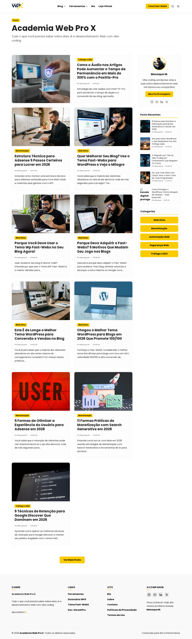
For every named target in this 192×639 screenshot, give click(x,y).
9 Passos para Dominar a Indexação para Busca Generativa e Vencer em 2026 (164, 125)
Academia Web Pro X (32, 633)
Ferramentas (77, 6)
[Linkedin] (161, 102)
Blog (60, 6)
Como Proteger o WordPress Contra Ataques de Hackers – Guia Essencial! (165, 193)
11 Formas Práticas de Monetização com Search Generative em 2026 (99, 424)
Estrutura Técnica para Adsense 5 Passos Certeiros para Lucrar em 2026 (38, 160)
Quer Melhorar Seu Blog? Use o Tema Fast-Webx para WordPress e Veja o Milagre (103, 160)
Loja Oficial (105, 6)
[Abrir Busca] (172, 6)
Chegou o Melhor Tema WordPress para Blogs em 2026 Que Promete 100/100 (99, 334)
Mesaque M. (154, 609)
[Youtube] (156, 102)
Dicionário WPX (77, 599)
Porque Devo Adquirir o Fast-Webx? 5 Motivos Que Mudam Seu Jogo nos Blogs (102, 247)
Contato (112, 604)
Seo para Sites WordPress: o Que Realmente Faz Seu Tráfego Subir (164, 141)
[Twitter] (166, 102)
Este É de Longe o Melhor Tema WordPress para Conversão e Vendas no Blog (39, 334)
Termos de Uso (116, 615)
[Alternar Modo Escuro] (178, 6)
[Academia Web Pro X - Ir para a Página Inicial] (18, 6)
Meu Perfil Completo (159, 94)
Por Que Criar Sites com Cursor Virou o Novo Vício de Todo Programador (164, 175)
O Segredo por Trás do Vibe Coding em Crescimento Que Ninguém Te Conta (165, 159)
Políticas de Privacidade (122, 610)
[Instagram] (152, 102)
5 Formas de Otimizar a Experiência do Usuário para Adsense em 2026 (39, 424)
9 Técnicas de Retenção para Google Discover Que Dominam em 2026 (40, 515)
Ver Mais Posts (72, 559)
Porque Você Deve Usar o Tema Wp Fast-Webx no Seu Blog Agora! (39, 247)
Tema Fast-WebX (157, 6)
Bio (93, 6)
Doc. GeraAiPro (77, 610)
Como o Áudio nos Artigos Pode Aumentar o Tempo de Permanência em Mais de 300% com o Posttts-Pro (101, 71)
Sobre (110, 599)
